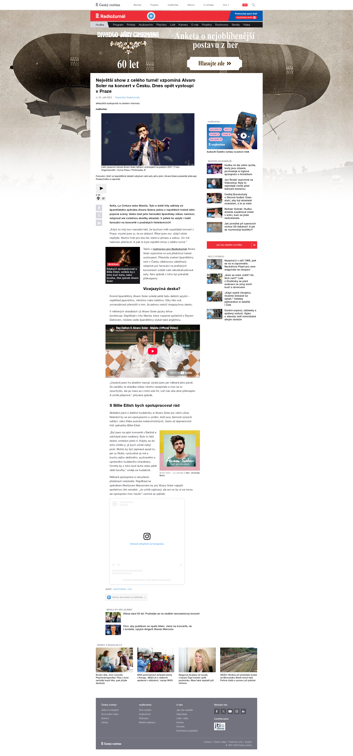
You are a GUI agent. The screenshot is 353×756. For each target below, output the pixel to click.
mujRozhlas (173, 5)
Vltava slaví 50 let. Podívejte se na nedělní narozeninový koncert (161, 613)
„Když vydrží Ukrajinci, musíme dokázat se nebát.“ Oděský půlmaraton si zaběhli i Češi (237, 298)
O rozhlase (209, 5)
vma (129, 589)
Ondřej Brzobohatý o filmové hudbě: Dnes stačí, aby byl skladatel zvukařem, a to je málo (238, 199)
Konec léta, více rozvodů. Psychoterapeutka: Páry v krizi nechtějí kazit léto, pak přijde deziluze (112, 679)
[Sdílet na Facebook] (99, 208)
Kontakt (180, 726)
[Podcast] (98, 199)
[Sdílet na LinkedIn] (99, 223)
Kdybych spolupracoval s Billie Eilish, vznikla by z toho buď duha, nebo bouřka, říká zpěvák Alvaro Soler (123, 274)
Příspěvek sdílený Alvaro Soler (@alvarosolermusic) (147, 580)
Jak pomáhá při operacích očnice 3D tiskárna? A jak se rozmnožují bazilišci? (240, 226)
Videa (246, 24)
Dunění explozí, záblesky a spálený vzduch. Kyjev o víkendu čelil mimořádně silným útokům (240, 315)
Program (154, 5)
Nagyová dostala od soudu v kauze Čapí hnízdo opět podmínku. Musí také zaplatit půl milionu (196, 679)
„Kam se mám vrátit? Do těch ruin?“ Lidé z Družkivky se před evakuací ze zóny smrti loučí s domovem (239, 281)
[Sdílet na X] (99, 215)
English (248, 742)
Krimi (227, 129)
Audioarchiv (146, 24)
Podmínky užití (235, 742)
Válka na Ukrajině (110, 710)
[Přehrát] (101, 188)
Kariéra (180, 722)
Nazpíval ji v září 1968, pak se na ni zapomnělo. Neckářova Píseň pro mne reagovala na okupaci (240, 265)
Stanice (191, 5)
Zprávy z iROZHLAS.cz (109, 645)
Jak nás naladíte (184, 710)
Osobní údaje (220, 742)
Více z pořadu (216, 256)
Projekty (207, 24)
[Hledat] (253, 5)
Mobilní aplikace (147, 722)
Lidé (172, 24)
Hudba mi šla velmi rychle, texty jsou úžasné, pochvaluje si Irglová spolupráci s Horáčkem (240, 170)
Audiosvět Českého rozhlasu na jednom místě (228, 152)
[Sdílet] (103, 199)
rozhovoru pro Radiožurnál (170, 249)
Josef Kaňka (119, 589)
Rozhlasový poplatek (187, 730)
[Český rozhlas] (108, 5)
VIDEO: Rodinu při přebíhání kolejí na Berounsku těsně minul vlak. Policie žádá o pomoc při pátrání (238, 678)
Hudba (100, 24)
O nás (195, 24)
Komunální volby (109, 714)
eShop (104, 722)
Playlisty (162, 24)
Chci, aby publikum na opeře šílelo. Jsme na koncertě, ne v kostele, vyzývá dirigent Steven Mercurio (157, 628)
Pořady (131, 24)
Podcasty (144, 718)
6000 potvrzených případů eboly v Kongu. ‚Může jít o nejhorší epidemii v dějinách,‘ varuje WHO (155, 678)
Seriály (236, 24)
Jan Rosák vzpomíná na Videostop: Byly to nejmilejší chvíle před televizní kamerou (238, 184)
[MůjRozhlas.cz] (101, 109)
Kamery (183, 24)
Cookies (207, 742)
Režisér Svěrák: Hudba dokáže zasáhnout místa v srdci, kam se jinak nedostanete (239, 213)
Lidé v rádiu (182, 718)
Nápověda (181, 714)
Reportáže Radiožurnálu (127, 97)
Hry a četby (214, 129)
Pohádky (213, 134)
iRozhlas (137, 5)
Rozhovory (221, 24)
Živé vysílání (214, 139)
